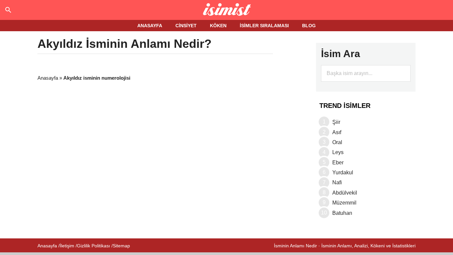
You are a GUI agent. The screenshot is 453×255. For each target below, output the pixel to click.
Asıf (336, 132)
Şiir (336, 122)
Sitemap (121, 245)
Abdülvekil (344, 193)
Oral (337, 142)
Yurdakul (342, 172)
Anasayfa (47, 78)
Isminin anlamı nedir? (227, 10)
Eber (338, 162)
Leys (338, 152)
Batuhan (342, 213)
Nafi (337, 182)
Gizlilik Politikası (93, 245)
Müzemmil (344, 203)
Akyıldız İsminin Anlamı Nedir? (124, 43)
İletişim (67, 245)
